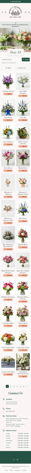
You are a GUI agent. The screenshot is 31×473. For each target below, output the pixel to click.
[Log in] (25, 12)
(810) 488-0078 (16, 1)
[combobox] (23, 68)
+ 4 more (18, 420)
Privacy (11, 470)
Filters (9, 68)
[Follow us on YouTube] (17, 459)
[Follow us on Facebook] (13, 459)
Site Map (24, 470)
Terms (6, 470)
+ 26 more (17, 426)
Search (27, 59)
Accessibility (17, 470)
